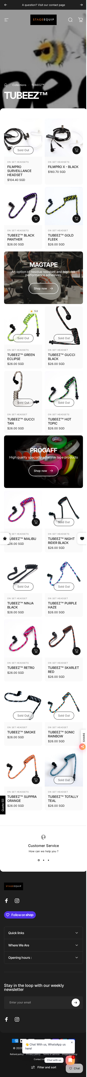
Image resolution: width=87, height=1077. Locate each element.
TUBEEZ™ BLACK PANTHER (20, 237)
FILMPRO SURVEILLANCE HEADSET (19, 171)
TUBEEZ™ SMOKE (21, 732)
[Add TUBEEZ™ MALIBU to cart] (36, 522)
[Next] (81, 5)
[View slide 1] (38, 860)
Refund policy (15, 1036)
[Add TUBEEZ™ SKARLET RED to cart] (76, 651)
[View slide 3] (48, 860)
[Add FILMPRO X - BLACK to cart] (76, 150)
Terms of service (49, 1036)
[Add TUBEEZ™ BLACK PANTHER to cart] (36, 219)
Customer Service (43, 846)
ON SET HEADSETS (18, 162)
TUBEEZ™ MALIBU (21, 539)
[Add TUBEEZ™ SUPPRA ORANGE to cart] (36, 780)
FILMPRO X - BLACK (63, 167)
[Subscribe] (73, 985)
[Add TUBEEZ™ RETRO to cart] (36, 651)
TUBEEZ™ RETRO (20, 668)
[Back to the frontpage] (5, 85)
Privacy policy (31, 1036)
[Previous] (5, 5)
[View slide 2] (43, 860)
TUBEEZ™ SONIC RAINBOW (61, 734)
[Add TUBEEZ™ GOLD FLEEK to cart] (76, 219)
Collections (19, 85)
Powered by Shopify (60, 1030)
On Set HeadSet (58, 230)
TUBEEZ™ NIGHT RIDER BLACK (61, 541)
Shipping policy (68, 1036)
